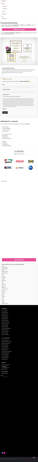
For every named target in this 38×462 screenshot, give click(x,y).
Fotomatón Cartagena (5, 323)
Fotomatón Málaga (4, 325)
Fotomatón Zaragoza (5, 334)
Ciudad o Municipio (6, 89)
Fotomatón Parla (4, 349)
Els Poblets (4, 284)
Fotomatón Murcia (4, 318)
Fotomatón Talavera (5, 331)
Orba (3, 281)
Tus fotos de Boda (4, 373)
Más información (5, 303)
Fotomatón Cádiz (4, 315)
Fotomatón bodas (4, 310)
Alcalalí (3, 278)
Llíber (3, 274)
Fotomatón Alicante (4, 320)
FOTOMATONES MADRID (5, 338)
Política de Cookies (30, 458)
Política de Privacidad (23, 458)
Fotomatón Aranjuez (5, 356)
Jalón (3, 283)
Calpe (3, 297)
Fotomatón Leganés (4, 344)
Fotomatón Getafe (4, 346)
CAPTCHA (4, 108)
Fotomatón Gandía (4, 333)
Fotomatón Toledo (4, 326)
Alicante (3, 302)
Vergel (3, 286)
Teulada (3, 296)
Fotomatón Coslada (4, 354)
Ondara (3, 290)
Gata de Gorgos (5, 289)
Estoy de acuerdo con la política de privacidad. (11, 96)
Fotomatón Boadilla (4, 357)
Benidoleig (4, 277)
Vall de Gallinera (5, 267)
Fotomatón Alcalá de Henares (6, 341)
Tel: (4, 366)
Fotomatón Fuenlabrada (5, 343)
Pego (3, 293)
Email (3, 84)
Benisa (3, 294)
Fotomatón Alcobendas (5, 352)
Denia (3, 300)
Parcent (3, 276)
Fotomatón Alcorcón (5, 348)
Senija (3, 265)
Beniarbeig (4, 280)
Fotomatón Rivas (4, 359)
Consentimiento (6, 94)
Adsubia (3, 270)
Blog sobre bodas (4, 369)
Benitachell (4, 287)
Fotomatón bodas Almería (5, 328)
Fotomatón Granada (4, 329)
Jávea (3, 299)
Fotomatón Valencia (4, 317)
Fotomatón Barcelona (5, 321)
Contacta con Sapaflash (5, 364)
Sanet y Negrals (5, 268)
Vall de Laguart (4, 273)
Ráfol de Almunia (5, 271)
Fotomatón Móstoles (5, 340)
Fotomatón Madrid (4, 312)
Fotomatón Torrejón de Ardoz (6, 351)
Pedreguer (4, 291)
